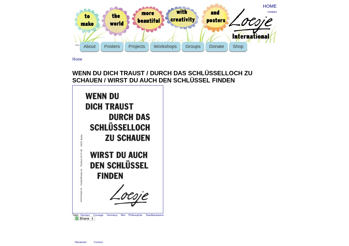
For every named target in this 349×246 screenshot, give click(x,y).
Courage (98, 215)
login (77, 45)
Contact (98, 242)
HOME (270, 6)
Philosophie (135, 215)
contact (272, 11)
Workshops (165, 46)
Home (77, 59)
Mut (123, 215)
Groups (193, 46)
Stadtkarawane (155, 215)
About (90, 46)
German (85, 215)
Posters (112, 46)
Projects (137, 46)
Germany (112, 215)
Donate (216, 46)
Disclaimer (81, 242)
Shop (238, 46)
